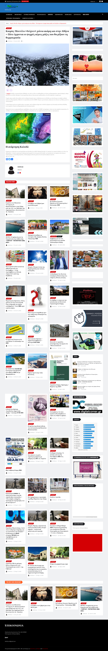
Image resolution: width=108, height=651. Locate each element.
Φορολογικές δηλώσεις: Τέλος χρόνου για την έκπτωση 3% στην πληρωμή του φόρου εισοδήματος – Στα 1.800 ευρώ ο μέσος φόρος (15, 304)
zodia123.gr (85, 449)
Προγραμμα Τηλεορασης (93, 516)
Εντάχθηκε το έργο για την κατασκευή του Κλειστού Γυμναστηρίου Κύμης (58, 302)
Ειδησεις (9, 15)
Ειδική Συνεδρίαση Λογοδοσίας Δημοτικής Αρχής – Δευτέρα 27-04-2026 (14, 411)
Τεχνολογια (41, 15)
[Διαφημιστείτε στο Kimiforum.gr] (87, 470)
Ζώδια (79, 449)
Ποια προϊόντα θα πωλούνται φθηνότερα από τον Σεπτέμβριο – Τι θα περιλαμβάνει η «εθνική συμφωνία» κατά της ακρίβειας (15, 271)
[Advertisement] (88, 543)
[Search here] (102, 14)
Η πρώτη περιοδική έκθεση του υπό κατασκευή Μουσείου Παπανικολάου (37, 428)
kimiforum (10, 41)
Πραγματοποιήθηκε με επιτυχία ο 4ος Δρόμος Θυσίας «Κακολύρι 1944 (37, 237)
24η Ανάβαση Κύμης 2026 (14, 470)
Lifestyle (50, 15)
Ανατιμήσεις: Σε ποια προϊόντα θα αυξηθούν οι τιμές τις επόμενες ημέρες (58, 414)
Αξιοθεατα (59, 15)
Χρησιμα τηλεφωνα (13, 18)
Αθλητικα (18, 15)
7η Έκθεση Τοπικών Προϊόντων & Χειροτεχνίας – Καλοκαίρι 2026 (59, 203)
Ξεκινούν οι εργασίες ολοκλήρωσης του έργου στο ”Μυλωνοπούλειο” (59, 344)
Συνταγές (77, 15)
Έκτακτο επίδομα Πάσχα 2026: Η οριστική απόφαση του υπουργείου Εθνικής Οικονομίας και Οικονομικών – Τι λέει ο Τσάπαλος (59, 529)
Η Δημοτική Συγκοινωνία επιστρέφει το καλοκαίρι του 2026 (15, 341)
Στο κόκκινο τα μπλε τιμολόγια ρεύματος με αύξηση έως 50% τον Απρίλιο (37, 457)
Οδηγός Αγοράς (28, 18)
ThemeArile (45, 648)
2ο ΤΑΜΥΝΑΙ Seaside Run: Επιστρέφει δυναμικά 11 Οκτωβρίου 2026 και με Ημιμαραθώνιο (14, 371)
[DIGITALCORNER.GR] (87, 406)
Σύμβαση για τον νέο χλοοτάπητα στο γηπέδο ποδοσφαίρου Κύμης (57, 240)
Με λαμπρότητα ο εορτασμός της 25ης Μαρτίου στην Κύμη (37, 498)
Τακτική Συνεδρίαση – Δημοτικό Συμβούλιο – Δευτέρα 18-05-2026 (35, 341)
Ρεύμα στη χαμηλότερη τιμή (59, 564)
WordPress (33, 648)
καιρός (8, 93)
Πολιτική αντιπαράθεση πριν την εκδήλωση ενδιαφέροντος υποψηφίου (37, 314)
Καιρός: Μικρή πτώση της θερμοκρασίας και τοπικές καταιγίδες (36, 269)
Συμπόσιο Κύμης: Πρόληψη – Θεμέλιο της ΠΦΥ (59, 386)
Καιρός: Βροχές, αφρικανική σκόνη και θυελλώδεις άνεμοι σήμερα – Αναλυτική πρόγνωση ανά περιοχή (37, 528)
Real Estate (86, 15)
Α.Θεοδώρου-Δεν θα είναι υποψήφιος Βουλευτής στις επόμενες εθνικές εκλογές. (58, 276)
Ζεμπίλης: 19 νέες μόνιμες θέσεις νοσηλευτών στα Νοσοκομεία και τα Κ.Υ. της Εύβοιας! (14, 566)
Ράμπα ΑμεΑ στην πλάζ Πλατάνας (35, 374)
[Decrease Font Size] (11, 90)
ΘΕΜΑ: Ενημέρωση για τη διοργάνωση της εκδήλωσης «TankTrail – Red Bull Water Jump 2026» (15, 240)
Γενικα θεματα (29, 15)
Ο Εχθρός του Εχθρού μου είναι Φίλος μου (36, 204)
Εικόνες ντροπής (55, 497)
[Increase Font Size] (7, 90)
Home (7, 23)
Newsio (38, 648)
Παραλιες (68, 15)
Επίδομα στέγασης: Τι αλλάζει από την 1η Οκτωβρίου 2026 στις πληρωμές (57, 456)
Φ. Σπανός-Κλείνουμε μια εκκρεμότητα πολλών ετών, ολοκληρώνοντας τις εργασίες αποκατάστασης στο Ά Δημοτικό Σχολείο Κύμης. (37, 569)
